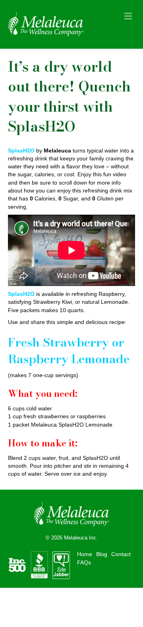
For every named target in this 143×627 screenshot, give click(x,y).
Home (84, 554)
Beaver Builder (107, 599)
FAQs (84, 562)
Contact (121, 554)
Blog (101, 554)
